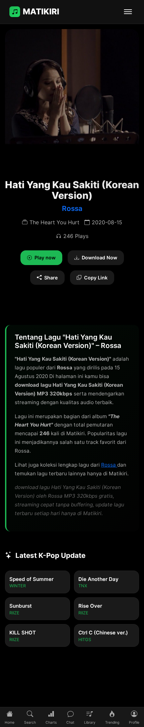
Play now (45, 257)
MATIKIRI (41, 11)
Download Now (99, 257)
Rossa (72, 208)
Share (51, 277)
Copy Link (95, 277)
